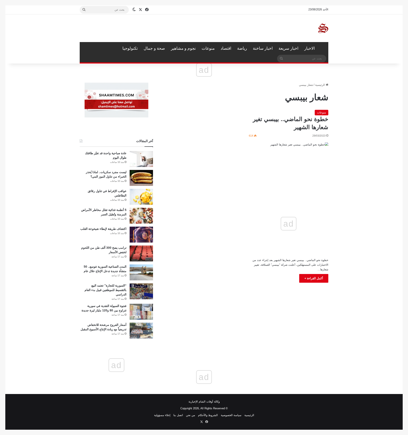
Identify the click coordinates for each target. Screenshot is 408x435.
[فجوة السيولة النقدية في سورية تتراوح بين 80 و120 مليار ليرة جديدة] (141, 312)
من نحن (190, 415)
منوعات (208, 48)
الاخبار (309, 48)
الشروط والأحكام (208, 415)
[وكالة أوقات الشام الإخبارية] (323, 28)
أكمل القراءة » (314, 278)
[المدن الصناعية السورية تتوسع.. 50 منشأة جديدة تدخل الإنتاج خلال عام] (141, 272)
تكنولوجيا (130, 48)
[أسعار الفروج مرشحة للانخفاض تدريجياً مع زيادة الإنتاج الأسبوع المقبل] (141, 331)
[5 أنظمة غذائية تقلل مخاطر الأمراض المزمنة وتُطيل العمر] (141, 216)
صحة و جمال (154, 48)
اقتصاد (226, 48)
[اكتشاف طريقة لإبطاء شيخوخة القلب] (141, 235)
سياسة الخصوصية (231, 415)
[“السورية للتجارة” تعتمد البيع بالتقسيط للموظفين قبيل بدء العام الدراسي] (141, 291)
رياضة (242, 48)
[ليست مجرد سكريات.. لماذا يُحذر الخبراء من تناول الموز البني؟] (141, 178)
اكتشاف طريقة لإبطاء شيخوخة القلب (103, 228)
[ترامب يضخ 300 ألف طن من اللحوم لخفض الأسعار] (141, 253)
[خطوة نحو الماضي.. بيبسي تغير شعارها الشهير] (288, 164)
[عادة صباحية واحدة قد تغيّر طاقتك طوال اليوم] (141, 159)
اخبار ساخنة (263, 48)
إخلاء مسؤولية (162, 415)
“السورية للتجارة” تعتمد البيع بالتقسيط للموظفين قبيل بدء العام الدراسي (105, 290)
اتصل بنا (178, 415)
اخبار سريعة (288, 48)
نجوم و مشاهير (183, 48)
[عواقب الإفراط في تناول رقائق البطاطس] (141, 197)
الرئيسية (323, 48)
